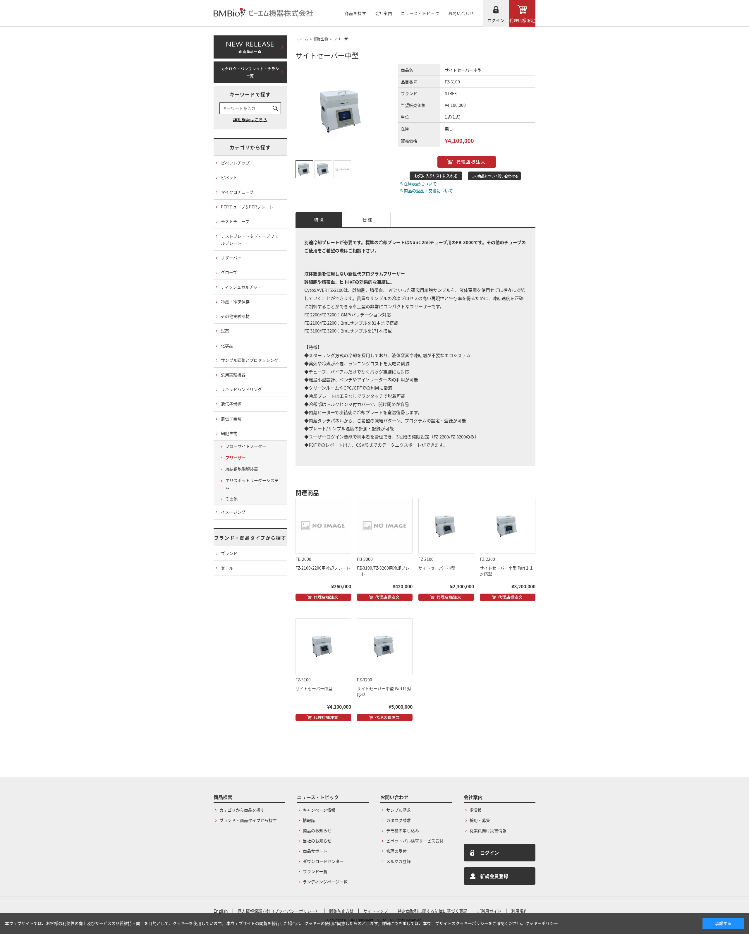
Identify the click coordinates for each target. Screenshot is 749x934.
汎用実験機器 (233, 375)
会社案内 (383, 13)
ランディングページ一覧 (325, 882)
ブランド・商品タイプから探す (250, 537)
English (221, 911)
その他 (231, 499)
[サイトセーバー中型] (323, 646)
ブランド (229, 553)
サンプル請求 (398, 810)
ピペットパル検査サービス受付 (415, 841)
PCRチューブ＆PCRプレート (247, 207)
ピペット (229, 177)
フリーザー (343, 38)
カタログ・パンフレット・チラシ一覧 (250, 72)
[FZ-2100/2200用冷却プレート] (323, 525)
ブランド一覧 (315, 871)
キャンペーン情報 (319, 810)
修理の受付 (396, 851)
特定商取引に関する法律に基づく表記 (432, 911)
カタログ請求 (398, 820)
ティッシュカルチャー (241, 287)
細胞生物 (321, 38)
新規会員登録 (494, 876)
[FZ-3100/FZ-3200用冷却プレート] (384, 525)
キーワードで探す (250, 94)
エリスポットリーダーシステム (252, 483)
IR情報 (476, 810)
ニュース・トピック (420, 13)
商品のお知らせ (317, 830)
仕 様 (367, 219)
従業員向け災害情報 (488, 830)
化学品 (227, 345)
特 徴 (319, 219)
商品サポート (315, 851)
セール (227, 568)
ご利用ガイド (489, 911)
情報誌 (309, 820)
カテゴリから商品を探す (241, 810)
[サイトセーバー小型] (446, 525)
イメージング (233, 512)
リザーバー (231, 258)
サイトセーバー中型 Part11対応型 (384, 691)
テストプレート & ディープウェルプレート (249, 239)
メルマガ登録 (398, 861)
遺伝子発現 (231, 418)
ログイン (496, 20)
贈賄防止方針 (341, 911)
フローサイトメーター (245, 446)
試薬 (225, 331)
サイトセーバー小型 (436, 568)
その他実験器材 (235, 316)
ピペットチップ (235, 163)
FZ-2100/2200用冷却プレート (323, 568)
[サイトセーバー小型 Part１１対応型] (507, 525)
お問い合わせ (461, 13)
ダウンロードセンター (323, 861)
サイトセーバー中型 (314, 688)
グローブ (229, 272)
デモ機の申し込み (402, 830)
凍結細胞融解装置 (241, 469)
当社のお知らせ (317, 841)
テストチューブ (235, 221)
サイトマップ (375, 911)
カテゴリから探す (250, 147)
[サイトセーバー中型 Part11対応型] (384, 646)
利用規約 (519, 911)
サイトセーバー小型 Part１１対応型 (506, 571)
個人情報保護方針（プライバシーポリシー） (278, 911)
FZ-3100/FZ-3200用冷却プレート (383, 571)
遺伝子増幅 (231, 404)
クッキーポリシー (541, 923)
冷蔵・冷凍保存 (235, 301)
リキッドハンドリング (241, 389)
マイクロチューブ (237, 192)
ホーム (302, 38)
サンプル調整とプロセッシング (249, 360)
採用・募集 (480, 820)
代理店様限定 (522, 20)
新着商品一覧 (250, 46)
